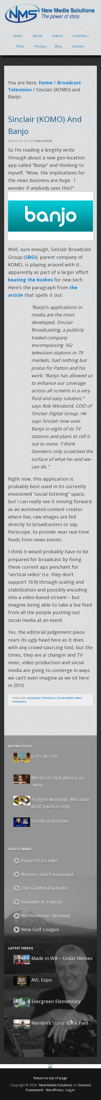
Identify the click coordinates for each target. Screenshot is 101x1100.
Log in (70, 1090)
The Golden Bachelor (44, 888)
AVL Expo (41, 980)
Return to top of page (50, 1078)
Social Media (65, 698)
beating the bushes (30, 280)
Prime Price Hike (39, 860)
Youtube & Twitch (41, 902)
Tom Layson (43, 141)
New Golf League (40, 929)
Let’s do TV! (44, 756)
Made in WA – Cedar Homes (61, 958)
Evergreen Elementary (56, 1001)
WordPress (54, 1090)
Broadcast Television (41, 698)
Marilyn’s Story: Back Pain (59, 1023)
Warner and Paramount (47, 874)
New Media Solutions (55, 1085)
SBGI (30, 257)
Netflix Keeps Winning (45, 916)
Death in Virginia (50, 821)
